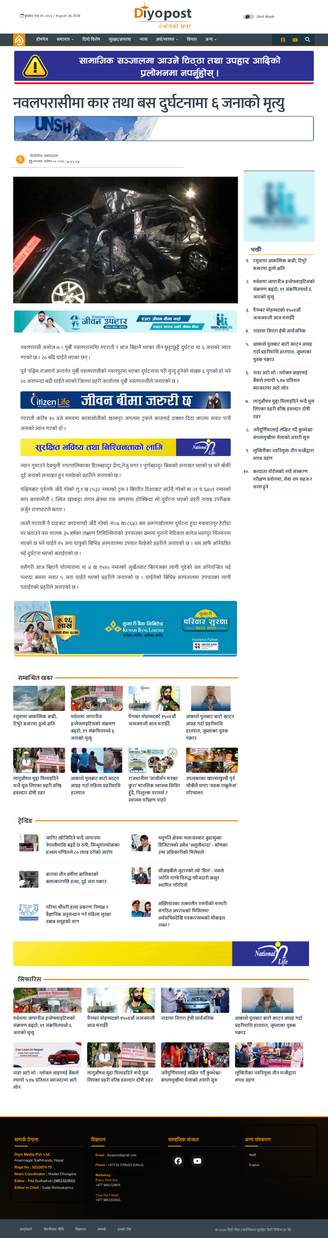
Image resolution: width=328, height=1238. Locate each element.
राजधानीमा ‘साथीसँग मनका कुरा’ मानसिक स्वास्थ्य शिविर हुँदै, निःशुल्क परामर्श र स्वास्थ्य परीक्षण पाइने (154, 789)
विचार (192, 39)
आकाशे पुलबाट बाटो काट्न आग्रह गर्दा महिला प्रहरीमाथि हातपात (96, 785)
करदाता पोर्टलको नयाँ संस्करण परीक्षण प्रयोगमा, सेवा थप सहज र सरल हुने (282, 479)
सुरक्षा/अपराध (120, 39)
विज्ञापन (80, 1229)
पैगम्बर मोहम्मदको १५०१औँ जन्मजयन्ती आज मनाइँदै (152, 720)
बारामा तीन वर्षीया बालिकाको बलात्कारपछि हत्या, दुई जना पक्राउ (76, 878)
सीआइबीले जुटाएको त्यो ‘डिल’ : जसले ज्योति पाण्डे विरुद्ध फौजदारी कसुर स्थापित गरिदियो (191, 878)
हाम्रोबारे (26, 1229)
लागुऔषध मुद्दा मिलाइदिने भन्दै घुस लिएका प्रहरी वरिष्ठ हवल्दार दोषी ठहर (37, 785)
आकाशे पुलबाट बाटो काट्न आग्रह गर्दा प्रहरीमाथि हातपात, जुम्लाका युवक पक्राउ (210, 727)
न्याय (143, 39)
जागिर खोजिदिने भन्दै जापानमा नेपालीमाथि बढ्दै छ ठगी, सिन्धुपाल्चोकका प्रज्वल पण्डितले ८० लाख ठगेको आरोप (83, 845)
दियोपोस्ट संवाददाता (44, 156)
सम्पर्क (101, 1229)
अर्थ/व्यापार (165, 39)
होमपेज (42, 39)
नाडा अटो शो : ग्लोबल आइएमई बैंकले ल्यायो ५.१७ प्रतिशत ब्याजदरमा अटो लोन (280, 380)
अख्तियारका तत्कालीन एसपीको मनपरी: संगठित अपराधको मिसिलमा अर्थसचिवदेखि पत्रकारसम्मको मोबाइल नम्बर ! (192, 914)
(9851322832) (64, 1181)
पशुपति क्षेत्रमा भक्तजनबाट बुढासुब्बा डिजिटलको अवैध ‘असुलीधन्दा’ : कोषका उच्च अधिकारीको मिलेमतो (193, 845)
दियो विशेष (91, 39)
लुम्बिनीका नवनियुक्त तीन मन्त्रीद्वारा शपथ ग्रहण (283, 455)
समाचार (63, 39)
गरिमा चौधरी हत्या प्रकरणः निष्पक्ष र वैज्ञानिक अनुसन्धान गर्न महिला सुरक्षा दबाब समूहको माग (78, 914)
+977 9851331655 (108, 1200)
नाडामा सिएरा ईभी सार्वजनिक (279, 331)
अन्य (209, 39)
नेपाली (252, 1155)
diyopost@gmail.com (121, 1155)
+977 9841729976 (108, 1185)
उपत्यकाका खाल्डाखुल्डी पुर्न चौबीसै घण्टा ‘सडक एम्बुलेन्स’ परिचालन (211, 785)
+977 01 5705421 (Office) (125, 1165)
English (254, 1165)
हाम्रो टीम (124, 1229)
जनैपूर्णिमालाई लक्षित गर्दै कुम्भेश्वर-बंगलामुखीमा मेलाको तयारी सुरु (283, 434)
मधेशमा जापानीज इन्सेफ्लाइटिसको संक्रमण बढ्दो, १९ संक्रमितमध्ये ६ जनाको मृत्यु (93, 727)
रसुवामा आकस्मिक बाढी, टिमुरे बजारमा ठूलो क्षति (35, 720)
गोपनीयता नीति (53, 1229)
